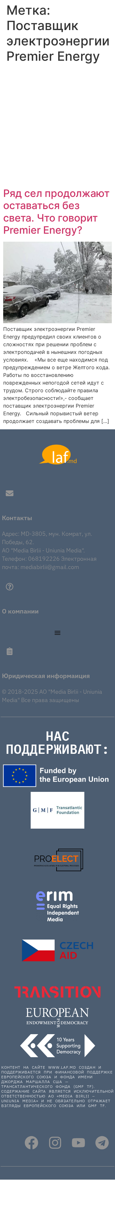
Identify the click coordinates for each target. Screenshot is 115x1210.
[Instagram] (55, 1143)
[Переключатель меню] (57, 632)
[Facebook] (31, 1143)
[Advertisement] (57, 126)
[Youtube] (78, 1143)
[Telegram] (102, 1143)
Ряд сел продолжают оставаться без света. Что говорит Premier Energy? (56, 211)
